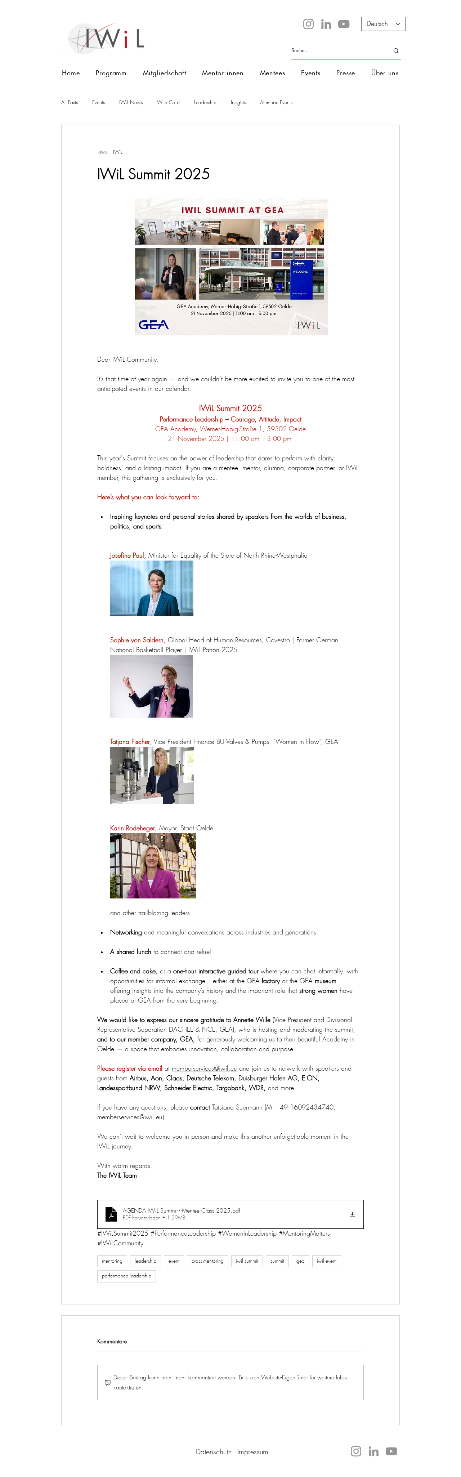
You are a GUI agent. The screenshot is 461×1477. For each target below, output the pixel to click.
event (174, 1261)
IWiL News (131, 103)
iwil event (326, 1261)
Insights (238, 103)
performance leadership (126, 1276)
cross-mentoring (208, 1261)
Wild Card (168, 103)
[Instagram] (308, 24)
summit (277, 1261)
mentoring (112, 1261)
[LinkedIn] (326, 24)
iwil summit (247, 1261)
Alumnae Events (276, 103)
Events (98, 103)
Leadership (205, 103)
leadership (145, 1261)
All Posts (69, 103)
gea (300, 1261)
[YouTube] (344, 24)
